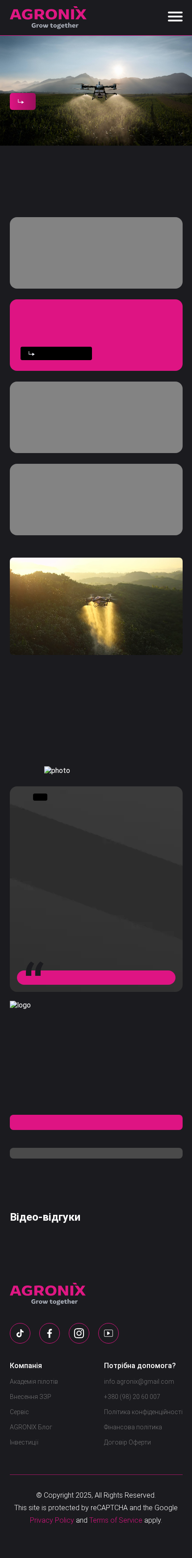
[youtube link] (108, 1333)
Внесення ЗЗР (30, 1396)
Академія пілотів (34, 1381)
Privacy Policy (52, 1520)
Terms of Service (115, 1520)
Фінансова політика (133, 1427)
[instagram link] (79, 1333)
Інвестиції (24, 1442)
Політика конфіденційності (143, 1411)
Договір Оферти (127, 1442)
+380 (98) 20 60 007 (132, 1396)
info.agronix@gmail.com (139, 1381)
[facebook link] (49, 1333)
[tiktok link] (20, 1333)
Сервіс (19, 1411)
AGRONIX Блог (31, 1427)
